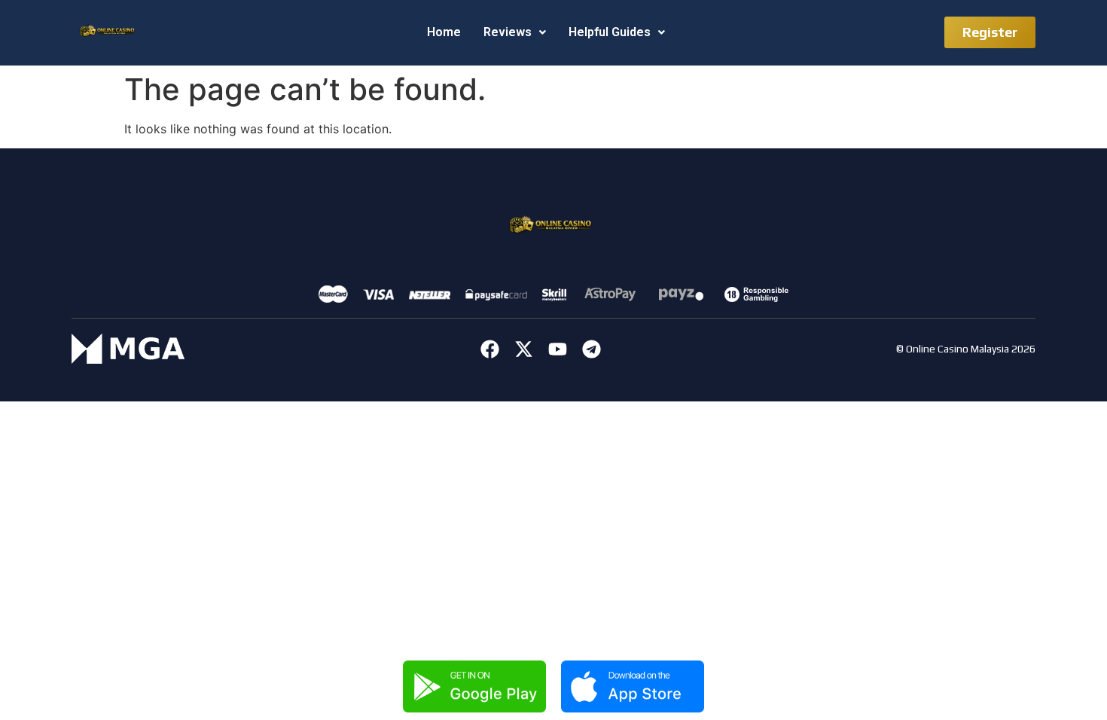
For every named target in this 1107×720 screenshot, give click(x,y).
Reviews (507, 32)
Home (444, 32)
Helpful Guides (610, 32)
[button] (514, 32)
